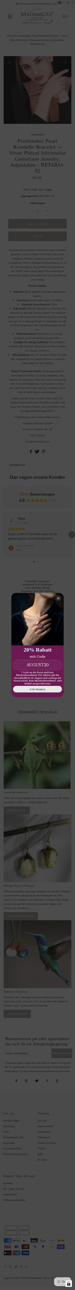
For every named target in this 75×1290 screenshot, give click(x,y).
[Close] (58, 598)
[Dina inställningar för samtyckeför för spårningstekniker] (68, 1283)
